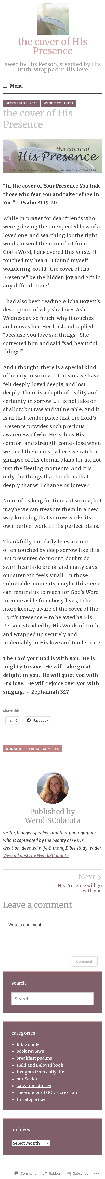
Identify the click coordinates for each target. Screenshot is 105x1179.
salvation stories (34, 1085)
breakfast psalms (34, 1058)
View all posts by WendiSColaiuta (36, 855)
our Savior (27, 1078)
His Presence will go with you (80, 883)
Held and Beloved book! (40, 1065)
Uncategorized (32, 1099)
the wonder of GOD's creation (47, 1092)
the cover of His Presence (52, 46)
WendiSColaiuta (59, 103)
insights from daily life (34, 749)
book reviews (30, 1051)
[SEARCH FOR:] (52, 998)
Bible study (28, 1044)
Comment (84, 961)
